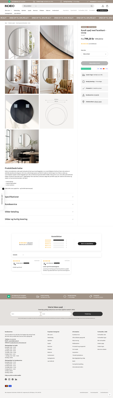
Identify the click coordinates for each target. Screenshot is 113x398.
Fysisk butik (74, 10)
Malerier (48, 10)
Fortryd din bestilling (77, 364)
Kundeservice (76, 334)
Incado (83, 35)
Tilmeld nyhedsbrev (77, 355)
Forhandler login (102, 337)
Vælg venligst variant (94, 63)
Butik (73, 361)
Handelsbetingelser (84, 392)
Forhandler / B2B (82, 10)
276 (22, 297)
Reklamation (75, 343)
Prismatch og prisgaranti (78, 346)
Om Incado (75, 349)
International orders (77, 367)
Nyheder (24, 10)
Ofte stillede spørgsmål (78, 337)
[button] (107, 6)
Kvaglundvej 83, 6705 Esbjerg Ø (18, 342)
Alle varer (7, 10)
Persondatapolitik (94, 392)
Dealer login (101, 346)
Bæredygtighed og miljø (78, 358)
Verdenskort (55, 10)
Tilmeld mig (88, 314)
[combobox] (58, 6)
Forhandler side (102, 334)
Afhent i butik (98, 101)
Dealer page (101, 343)
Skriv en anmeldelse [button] (87, 243)
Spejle (29, 10)
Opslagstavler (8, 13)
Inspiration (66, 10)
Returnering (75, 340)
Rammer (35, 10)
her (18, 188)
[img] (16, 261)
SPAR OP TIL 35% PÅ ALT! (17, 18)
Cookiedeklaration (104, 392)
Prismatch (92, 10)
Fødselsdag (17, 10)
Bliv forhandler (101, 340)
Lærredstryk (17, 13)
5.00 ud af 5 (30, 242)
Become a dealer (102, 349)
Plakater (42, 10)
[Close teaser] (3, 189)
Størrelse (83, 50)
